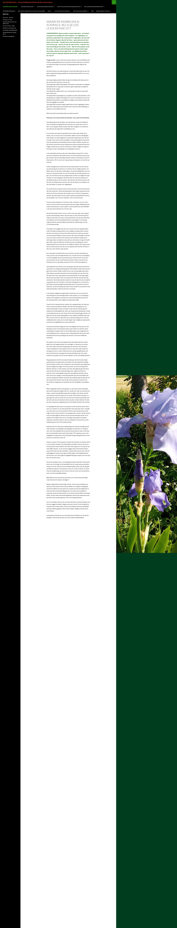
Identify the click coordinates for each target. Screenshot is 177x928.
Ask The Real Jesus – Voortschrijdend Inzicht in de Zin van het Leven (27, 2)
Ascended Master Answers (10, 6)
